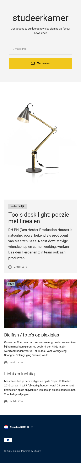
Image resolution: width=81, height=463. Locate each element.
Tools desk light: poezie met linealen (38, 218)
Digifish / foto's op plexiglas (31, 335)
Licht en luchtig (19, 373)
